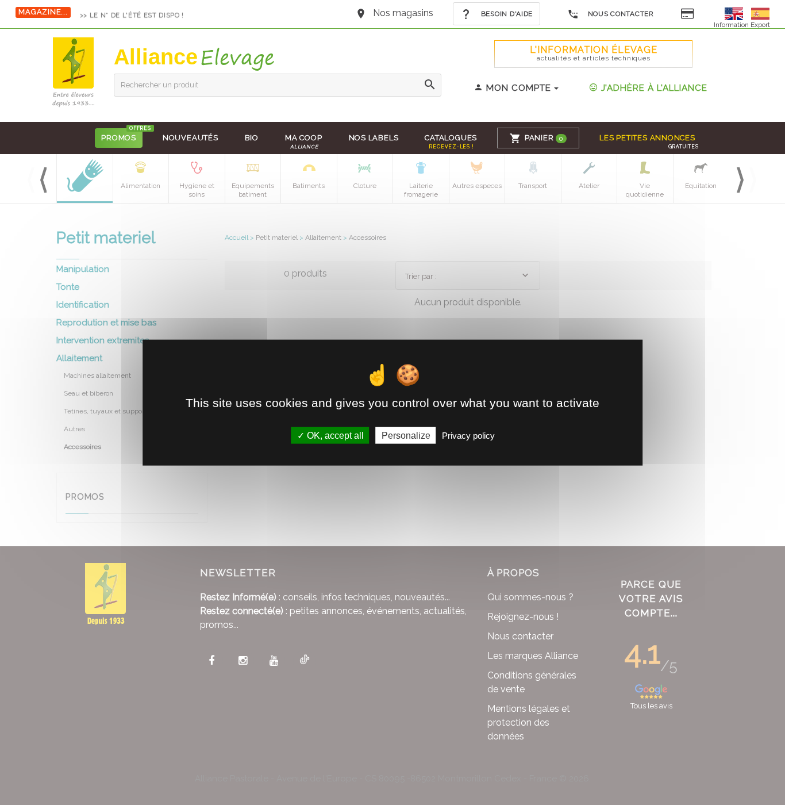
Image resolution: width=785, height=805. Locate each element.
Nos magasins (403, 12)
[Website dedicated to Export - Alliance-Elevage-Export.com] (737, 12)
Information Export (742, 25)
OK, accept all (334, 435)
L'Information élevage (593, 53)
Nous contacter (620, 14)
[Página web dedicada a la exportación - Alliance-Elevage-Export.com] (760, 12)
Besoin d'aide (506, 14)
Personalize (406, 435)
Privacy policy (468, 435)
